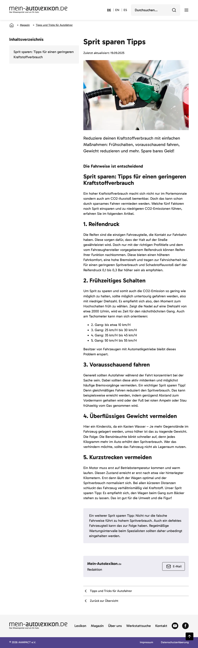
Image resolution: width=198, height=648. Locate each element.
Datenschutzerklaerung (175, 642)
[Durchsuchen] (174, 10)
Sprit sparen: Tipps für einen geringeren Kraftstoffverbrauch (44, 54)
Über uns (115, 626)
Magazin (25, 25)
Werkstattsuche (138, 626)
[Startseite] (11, 25)
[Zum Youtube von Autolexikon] (175, 625)
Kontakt (161, 626)
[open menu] (186, 10)
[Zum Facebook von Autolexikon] (185, 625)
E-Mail (177, 566)
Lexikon (80, 626)
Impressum (146, 642)
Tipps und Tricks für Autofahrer (54, 25)
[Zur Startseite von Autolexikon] (38, 10)
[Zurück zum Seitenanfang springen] (189, 636)
